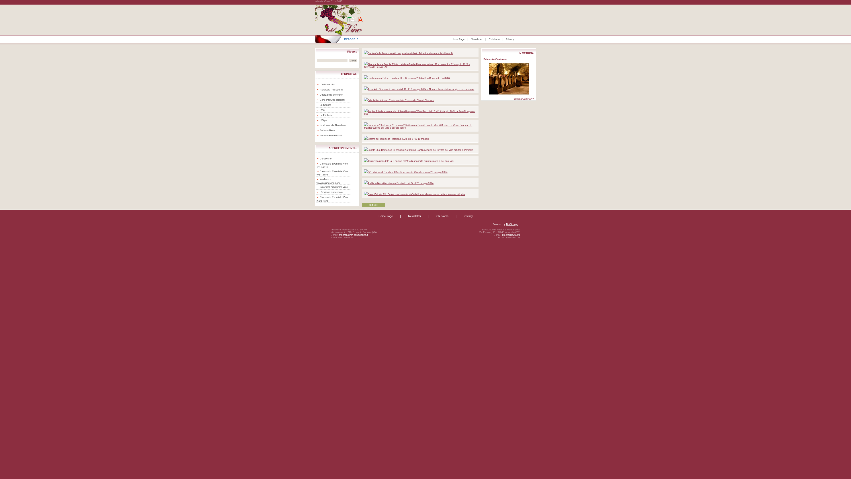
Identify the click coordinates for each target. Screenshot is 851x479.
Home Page (458, 39)
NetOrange (512, 224)
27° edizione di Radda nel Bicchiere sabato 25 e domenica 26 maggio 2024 (407, 172)
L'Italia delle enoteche (331, 94)
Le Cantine (325, 105)
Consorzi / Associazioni (332, 99)
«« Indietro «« (373, 205)
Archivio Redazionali (331, 135)
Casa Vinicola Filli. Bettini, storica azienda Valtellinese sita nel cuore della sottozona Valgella (416, 194)
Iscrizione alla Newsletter (333, 125)
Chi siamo (494, 39)
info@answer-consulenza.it (353, 235)
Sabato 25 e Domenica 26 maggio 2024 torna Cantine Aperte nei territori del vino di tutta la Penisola (420, 150)
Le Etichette (326, 115)
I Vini (322, 110)
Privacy (510, 39)
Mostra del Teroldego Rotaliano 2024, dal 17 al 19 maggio (398, 138)
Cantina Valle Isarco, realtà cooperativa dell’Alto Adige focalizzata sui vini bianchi (410, 53)
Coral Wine (326, 158)
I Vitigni (323, 120)
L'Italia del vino (327, 84)
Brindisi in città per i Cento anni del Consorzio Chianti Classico (401, 100)
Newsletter (476, 39)
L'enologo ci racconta (331, 192)
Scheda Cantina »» (523, 98)
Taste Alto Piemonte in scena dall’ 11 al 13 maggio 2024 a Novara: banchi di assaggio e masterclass (421, 89)
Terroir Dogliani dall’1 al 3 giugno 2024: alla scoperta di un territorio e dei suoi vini (410, 161)
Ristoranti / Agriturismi (331, 89)
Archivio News (327, 130)
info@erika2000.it (511, 235)
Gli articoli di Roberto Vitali (333, 187)
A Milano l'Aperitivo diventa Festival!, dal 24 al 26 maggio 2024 (400, 183)
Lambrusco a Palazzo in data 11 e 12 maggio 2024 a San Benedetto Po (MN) (409, 78)
